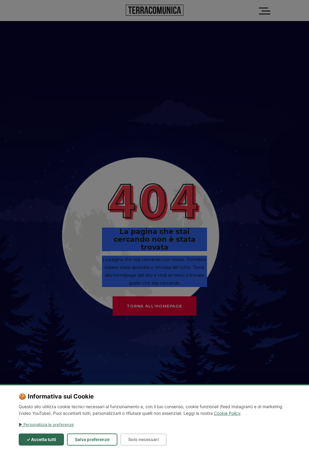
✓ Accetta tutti (41, 439)
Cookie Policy (227, 413)
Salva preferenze (92, 439)
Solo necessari (143, 439)
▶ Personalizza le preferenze (46, 424)
